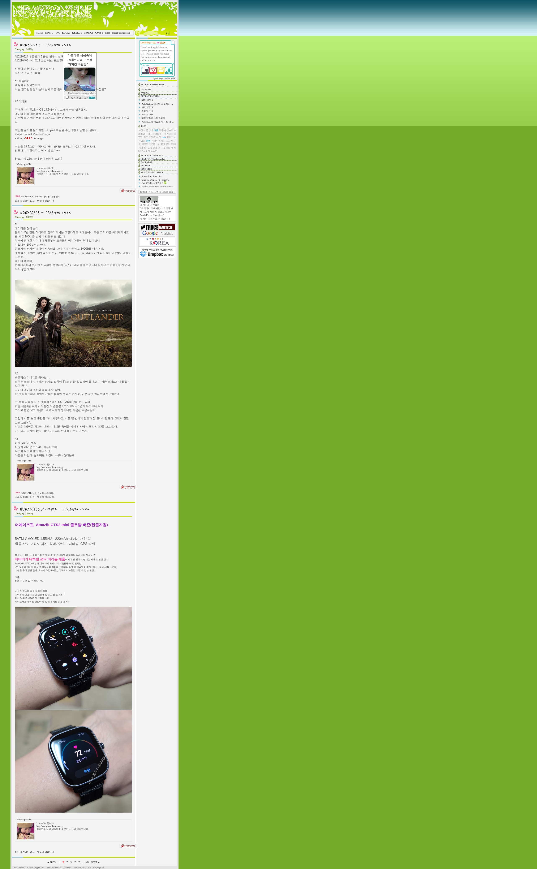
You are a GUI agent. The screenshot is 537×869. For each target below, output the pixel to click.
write (173, 78)
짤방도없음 (149, 137)
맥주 (161, 130)
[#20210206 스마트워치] (54, 510)
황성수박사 (170, 130)
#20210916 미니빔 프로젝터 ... (157, 104)
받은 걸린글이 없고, (25, 200)
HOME (39, 32)
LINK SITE (146, 169)
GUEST (99, 32)
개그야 (152, 144)
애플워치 (55, 196)
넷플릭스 (41, 493)
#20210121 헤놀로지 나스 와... (157, 121)
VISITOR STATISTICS (152, 172)
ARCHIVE (146, 165)
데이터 (50, 493)
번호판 (156, 147)
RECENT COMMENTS (152, 155)
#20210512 (147, 107)
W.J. (140, 137)
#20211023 (147, 100)
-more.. (162, 84)
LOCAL (66, 32)
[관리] (164, 42)
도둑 (149, 147)
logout (155, 78)
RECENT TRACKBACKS (153, 159)
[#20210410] (45, 46)
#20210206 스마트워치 (153, 118)
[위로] (128, 192)
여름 (156, 130)
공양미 (149, 130)
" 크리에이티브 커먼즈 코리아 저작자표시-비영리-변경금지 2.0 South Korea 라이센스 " (156, 211)
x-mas (141, 134)
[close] (92, 97)
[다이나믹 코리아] (157, 245)
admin (167, 78)
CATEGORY (147, 89)
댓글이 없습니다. (46, 200)
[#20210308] (45, 214)
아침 (158, 137)
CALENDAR (146, 162)
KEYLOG (77, 32)
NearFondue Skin (121, 32)
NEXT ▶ (95, 862)
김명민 (145, 144)
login (161, 78)
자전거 (141, 130)
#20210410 (147, 111)
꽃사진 (169, 140)
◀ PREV (51, 862)
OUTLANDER (28, 493)
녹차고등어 (170, 134)
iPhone (38, 196)
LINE (107, 32)
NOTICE (88, 32)
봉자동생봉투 (155, 134)
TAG (57, 32)
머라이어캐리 (158, 140)
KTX (162, 144)
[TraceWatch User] (157, 229)
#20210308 (147, 114)
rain (164, 137)
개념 (140, 147)
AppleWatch (27, 196)
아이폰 (46, 196)
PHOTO (49, 32)
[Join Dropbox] (157, 256)
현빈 (148, 140)
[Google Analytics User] (157, 236)
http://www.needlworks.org (49, 171)
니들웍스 (165, 147)
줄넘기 (154, 151)
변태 (173, 144)
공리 (168, 144)
